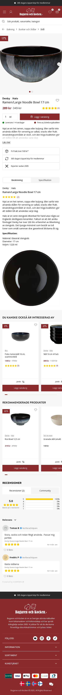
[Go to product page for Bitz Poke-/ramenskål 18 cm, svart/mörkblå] (20, 334)
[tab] (30, 91)
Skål (42, 29)
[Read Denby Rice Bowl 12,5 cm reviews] (8, 450)
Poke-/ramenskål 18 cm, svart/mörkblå (15, 355)
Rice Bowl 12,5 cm (12, 439)
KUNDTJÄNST (12, 663)
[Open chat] (51, 684)
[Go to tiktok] (55, 638)
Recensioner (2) (17, 490)
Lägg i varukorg (41, 116)
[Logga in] (11, 12)
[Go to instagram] (42, 638)
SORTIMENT (11, 655)
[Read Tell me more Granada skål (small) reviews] (46, 450)
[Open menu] (4, 12)
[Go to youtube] (35, 638)
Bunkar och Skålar (27, 29)
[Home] (31, 12)
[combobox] (31, 21)
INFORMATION (12, 647)
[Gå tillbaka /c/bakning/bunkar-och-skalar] (3, 29)
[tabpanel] (31, 217)
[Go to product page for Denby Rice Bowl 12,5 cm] (20, 419)
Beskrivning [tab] (17, 180)
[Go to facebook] (48, 638)
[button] (51, 108)
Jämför (19, 382)
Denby (6, 98)
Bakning (10, 29)
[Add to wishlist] (57, 100)
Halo (15, 98)
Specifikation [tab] (45, 180)
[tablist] (31, 180)
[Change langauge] (22, 683)
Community (45, 490)
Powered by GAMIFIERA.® (13, 582)
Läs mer (6, 142)
